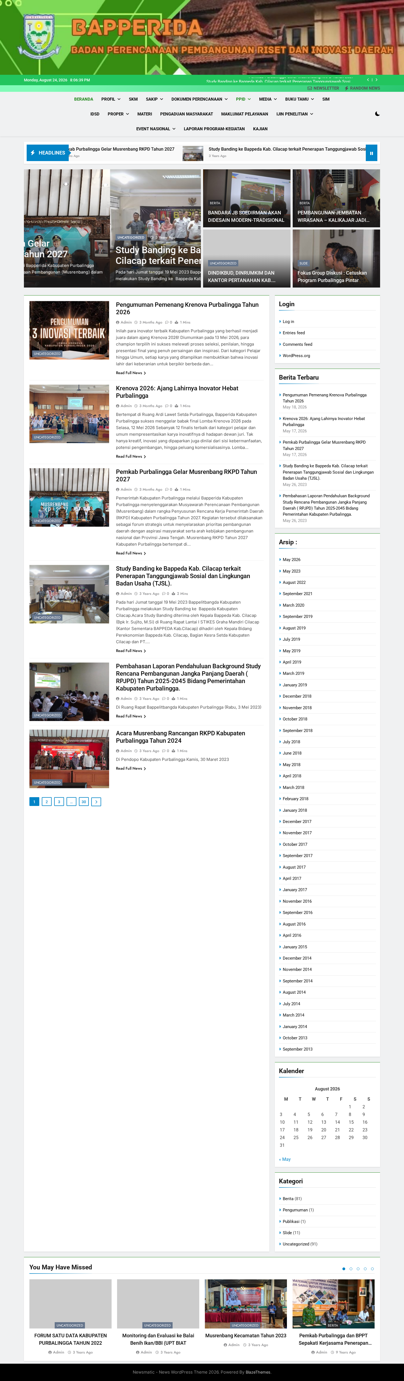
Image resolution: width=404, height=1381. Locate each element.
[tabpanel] (70, 1317)
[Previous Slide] (368, 80)
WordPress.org (296, 355)
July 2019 (291, 639)
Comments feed (297, 344)
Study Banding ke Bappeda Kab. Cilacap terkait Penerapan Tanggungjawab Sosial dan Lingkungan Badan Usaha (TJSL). (280, 80)
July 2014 (291, 1003)
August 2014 (294, 992)
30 (84, 802)
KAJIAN (260, 128)
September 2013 (297, 1049)
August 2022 (294, 582)
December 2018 (297, 696)
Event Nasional (153, 128)
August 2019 (294, 628)
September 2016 (297, 912)
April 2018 (292, 776)
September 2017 (297, 855)
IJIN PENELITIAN (292, 114)
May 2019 (291, 650)
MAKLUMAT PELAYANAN (244, 114)
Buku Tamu (297, 99)
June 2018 (292, 753)
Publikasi (291, 1221)
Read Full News (129, 372)
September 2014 (297, 981)
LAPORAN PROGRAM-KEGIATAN (214, 128)
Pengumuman (295, 1210)
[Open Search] (367, 114)
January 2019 (295, 685)
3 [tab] (358, 1268)
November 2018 (297, 707)
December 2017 (297, 821)
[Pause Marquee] (371, 153)
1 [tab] (343, 1268)
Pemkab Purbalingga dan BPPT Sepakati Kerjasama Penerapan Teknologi (333, 1343)
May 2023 (291, 571)
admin (126, 322)
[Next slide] (376, 80)
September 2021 (297, 593)
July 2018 (291, 741)
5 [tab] (372, 1268)
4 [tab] (365, 1268)
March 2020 (293, 605)
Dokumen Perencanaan (196, 99)
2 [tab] (351, 1268)
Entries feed (294, 332)
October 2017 (295, 844)
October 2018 (295, 719)
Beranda (83, 99)
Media (265, 99)
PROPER (116, 114)
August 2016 (294, 924)
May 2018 (291, 764)
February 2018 (295, 798)
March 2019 (293, 673)
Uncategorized (44, 237)
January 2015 (295, 946)
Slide (304, 263)
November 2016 (297, 901)
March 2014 (293, 1015)
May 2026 (291, 559)
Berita (215, 203)
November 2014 (297, 969)
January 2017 (295, 889)
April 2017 (292, 878)
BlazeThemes (258, 1372)
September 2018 (297, 730)
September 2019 (297, 616)
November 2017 (297, 832)
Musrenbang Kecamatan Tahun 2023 (245, 1335)
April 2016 (292, 935)
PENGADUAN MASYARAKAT (186, 114)
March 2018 (293, 787)
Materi (144, 114)
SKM (133, 99)
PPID (240, 99)
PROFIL (108, 99)
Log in (288, 321)
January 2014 (295, 1026)
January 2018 (295, 810)
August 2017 (294, 867)
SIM (326, 99)
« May (285, 1159)
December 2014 (297, 958)
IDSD (94, 114)
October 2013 (295, 1037)
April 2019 (292, 662)
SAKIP (152, 99)
